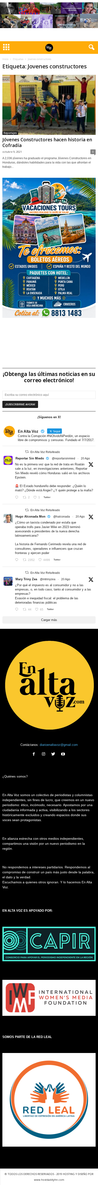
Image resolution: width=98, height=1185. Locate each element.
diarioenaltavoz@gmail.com (59, 745)
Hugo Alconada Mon (30, 516)
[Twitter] (54, 754)
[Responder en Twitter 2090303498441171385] (18, 497)
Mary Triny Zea (26, 579)
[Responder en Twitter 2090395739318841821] (18, 560)
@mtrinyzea (47, 579)
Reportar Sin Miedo (29, 458)
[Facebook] (35, 754)
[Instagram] (44, 754)
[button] (90, 47)
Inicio (5, 59)
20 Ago (85, 458)
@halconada (61, 516)
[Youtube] (63, 754)
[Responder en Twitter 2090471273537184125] (18, 610)
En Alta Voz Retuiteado (45, 452)
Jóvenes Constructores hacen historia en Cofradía (47, 142)
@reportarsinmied (63, 458)
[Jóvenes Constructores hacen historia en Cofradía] (49, 105)
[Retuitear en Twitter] (27, 451)
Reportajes (10, 133)
